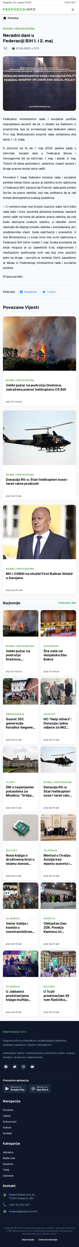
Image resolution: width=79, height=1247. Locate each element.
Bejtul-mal (9, 1158)
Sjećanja (8, 1175)
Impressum (28, 1239)
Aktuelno (8, 1152)
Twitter (51, 292)
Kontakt (70, 2)
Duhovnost (51, 646)
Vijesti (10, 782)
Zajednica (51, 850)
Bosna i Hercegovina (19, 28)
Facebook (30, 292)
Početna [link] (13, 18)
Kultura (11, 850)
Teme (6, 1169)
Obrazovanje (15, 714)
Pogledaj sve (67, 603)
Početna (8, 1110)
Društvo (49, 714)
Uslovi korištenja (47, 1239)
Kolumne (8, 1164)
